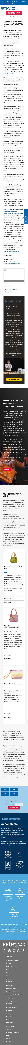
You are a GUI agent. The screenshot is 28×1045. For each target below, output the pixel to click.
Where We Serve (10, 1010)
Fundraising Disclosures (12, 1032)
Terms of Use (9, 1029)
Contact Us (9, 979)
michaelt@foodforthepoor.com (12, 263)
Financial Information (11, 969)
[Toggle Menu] (25, 8)
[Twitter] (18, 950)
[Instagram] (9, 950)
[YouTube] (14, 950)
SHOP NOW (6, 469)
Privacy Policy (10, 1026)
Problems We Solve (11, 1007)
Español (8, 1042)
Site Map (8, 1038)
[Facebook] (4, 950)
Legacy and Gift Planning (12, 991)
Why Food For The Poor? (12, 960)
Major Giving (9, 998)
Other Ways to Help (11, 1001)
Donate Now (14, 13)
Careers (8, 976)
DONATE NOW (14, 808)
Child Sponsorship (11, 988)
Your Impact (9, 1013)
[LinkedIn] (23, 950)
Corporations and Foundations (14, 994)
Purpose (8, 963)
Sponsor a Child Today (14, 379)
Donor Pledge (9, 1016)
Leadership (9, 966)
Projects (8, 1020)
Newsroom (9, 972)
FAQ (7, 1035)
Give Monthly (14, 16)
